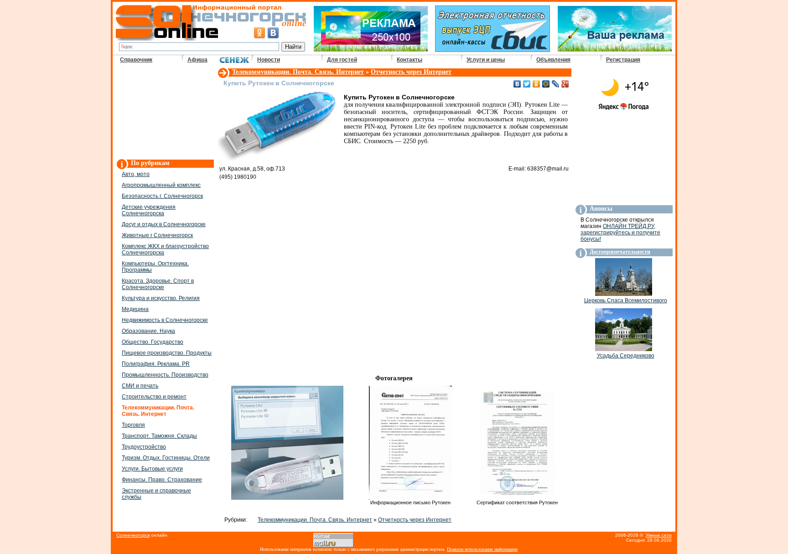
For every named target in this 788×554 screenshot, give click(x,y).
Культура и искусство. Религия (161, 298)
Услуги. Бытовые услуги (152, 469)
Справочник (136, 60)
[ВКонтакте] (517, 84)
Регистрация (623, 60)
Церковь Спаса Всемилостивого (625, 300)
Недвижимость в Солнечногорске (165, 320)
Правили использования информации (482, 549)
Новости (268, 60)
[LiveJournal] (555, 84)
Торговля (133, 425)
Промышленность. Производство (165, 375)
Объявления (553, 60)
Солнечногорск (133, 535)
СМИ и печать (140, 386)
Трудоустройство (144, 447)
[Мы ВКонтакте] (273, 32)
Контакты (409, 60)
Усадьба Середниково (625, 355)
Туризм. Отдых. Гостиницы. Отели (166, 458)
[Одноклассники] (536, 84)
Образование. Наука (148, 331)
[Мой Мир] (546, 84)
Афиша (197, 60)
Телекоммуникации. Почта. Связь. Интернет (298, 71)
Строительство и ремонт (154, 396)
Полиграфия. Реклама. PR (156, 364)
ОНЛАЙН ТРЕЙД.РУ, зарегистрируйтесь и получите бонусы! (620, 232)
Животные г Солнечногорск (157, 235)
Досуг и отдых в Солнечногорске (164, 224)
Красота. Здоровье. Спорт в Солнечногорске (158, 284)
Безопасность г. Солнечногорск (162, 196)
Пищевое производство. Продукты (167, 353)
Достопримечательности (620, 252)
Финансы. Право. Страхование (162, 479)
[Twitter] (527, 84)
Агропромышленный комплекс (161, 185)
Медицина (135, 309)
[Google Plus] (565, 84)
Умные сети (659, 535)
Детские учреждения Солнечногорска (149, 210)
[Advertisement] (164, 112)
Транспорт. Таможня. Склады (159, 436)
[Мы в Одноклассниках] (259, 32)
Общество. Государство (152, 342)
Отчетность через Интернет (411, 71)
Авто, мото (136, 174)
